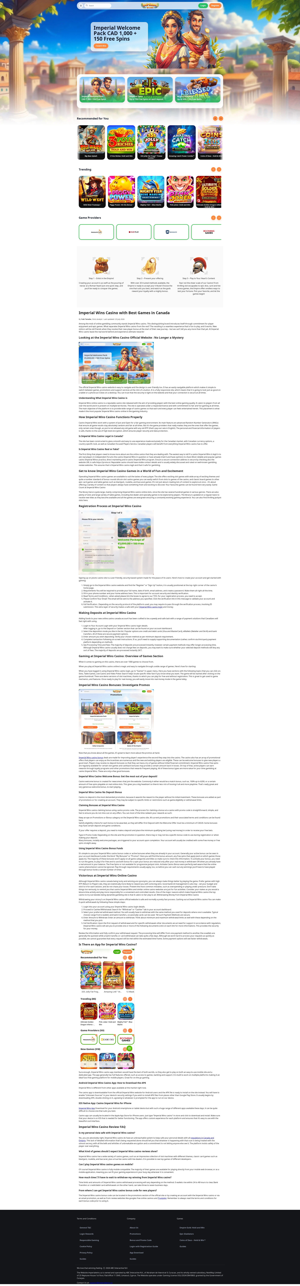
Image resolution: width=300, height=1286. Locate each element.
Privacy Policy (86, 1252)
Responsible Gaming (89, 1240)
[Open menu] (81, 5)
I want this (101, 45)
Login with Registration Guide (144, 1246)
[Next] (221, 118)
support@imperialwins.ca (101, 1282)
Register (215, 5)
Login (203, 5)
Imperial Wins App (87, 1108)
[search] (140, 5)
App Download (136, 1252)
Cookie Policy (86, 1246)
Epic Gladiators (187, 1234)
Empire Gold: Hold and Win (192, 1227)
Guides (83, 1259)
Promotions (135, 1234)
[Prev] (213, 169)
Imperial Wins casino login (151, 607)
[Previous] (215, 118)
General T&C (85, 1227)
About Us (134, 1227)
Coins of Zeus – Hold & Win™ (193, 1240)
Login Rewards (87, 1234)
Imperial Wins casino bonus (91, 757)
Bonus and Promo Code (141, 1240)
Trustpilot (162, 1198)
